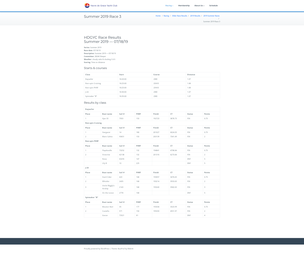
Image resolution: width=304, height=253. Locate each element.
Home (158, 16)
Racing (168, 5)
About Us (198, 5)
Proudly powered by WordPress (96, 249)
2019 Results (195, 16)
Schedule (213, 5)
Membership (184, 5)
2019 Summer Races (211, 16)
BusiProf (121, 249)
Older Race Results (179, 16)
